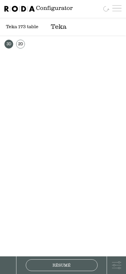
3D (8, 44)
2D (20, 44)
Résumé (61, 265)
